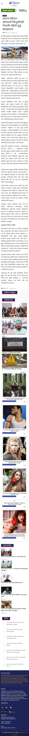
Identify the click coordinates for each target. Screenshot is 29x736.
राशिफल (22, 680)
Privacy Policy (21, 732)
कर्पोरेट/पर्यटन (3, 678)
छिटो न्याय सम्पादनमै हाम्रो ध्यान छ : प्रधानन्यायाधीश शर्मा (14, 318)
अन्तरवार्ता (14, 680)
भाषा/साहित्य (9, 680)
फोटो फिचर (9, 677)
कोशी (2, 680)
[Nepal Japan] (14, 2)
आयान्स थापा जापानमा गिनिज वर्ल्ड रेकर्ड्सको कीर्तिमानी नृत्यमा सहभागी (16, 658)
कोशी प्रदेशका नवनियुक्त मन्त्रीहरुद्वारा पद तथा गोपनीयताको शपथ (15, 637)
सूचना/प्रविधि (14, 678)
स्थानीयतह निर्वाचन (8, 683)
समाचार (2, 675)
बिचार (27, 675)
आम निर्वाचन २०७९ (15, 683)
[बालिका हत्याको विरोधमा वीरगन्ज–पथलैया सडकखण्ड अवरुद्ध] (14, 326)
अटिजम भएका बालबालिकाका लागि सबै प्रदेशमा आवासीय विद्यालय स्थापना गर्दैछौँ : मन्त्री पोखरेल (13, 610)
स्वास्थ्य (2, 681)
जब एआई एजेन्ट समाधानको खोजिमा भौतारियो (14, 644)
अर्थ (13, 675)
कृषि (16, 681)
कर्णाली (24, 678)
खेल (13, 677)
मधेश (10, 678)
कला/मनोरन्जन (17, 677)
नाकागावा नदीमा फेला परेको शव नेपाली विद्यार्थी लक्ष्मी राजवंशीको (14, 624)
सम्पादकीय (18, 680)
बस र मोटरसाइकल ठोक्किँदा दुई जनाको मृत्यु (12, 369)
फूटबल (19, 681)
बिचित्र (26, 680)
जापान (16, 675)
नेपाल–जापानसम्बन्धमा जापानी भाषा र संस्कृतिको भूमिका (14, 630)
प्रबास (24, 675)
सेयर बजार (26, 681)
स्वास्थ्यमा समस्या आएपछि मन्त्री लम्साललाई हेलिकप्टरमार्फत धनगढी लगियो (15, 651)
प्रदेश (7, 678)
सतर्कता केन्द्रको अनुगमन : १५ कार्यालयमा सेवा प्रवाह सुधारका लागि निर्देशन (14, 570)
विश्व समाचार (20, 675)
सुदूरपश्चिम (13, 681)
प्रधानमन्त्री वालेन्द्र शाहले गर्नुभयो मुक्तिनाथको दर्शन (12, 583)
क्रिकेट (22, 681)
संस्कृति (20, 683)
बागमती (5, 681)
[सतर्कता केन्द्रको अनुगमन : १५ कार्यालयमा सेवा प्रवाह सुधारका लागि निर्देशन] (14, 564)
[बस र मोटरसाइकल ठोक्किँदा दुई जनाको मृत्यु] (14, 361)
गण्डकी (9, 681)
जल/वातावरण (4, 677)
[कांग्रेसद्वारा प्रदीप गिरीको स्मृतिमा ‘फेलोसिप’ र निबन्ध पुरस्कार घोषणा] (14, 590)
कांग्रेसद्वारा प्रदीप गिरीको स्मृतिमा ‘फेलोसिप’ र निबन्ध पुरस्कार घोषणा (14, 596)
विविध (3, 683)
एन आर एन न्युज (19, 678)
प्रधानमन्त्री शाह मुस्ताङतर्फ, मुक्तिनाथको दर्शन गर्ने (14, 665)
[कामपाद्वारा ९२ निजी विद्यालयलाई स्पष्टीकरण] (14, 345)
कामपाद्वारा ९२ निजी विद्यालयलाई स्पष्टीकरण (11, 353)
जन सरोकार (4, 15)
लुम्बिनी (5, 680)
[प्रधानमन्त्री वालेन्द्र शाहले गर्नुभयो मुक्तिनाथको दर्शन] (14, 578)
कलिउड (21, 677)
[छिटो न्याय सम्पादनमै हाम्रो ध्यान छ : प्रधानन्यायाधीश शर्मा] (14, 310)
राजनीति (6, 675)
